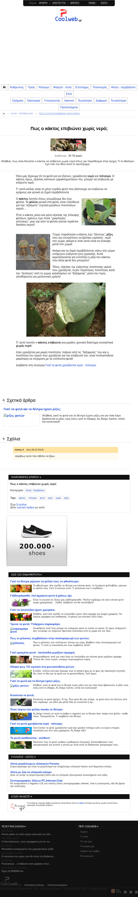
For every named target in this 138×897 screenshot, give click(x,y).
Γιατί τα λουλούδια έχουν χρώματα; (32, 609)
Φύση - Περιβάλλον (35, 490)
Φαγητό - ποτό (62, 87)
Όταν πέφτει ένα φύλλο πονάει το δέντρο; (36, 709)
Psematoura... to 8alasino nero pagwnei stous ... (26, 863)
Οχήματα (17, 100)
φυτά (42, 498)
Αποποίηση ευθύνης (34, 885)
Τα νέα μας (86, 841)
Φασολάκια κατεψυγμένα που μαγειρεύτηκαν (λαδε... (28, 849)
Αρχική (84, 831)
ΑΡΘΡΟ (43, 3)
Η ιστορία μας (87, 846)
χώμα (58, 498)
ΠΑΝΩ (92, 3)
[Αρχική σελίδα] (69, 22)
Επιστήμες (82, 87)
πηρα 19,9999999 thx (12, 871)
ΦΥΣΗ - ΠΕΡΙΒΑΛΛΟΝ (22, 113)
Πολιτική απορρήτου (57, 885)
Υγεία (31, 87)
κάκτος (22, 498)
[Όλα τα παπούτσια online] (37, 565)
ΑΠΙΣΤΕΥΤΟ (59, 3)
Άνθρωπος (17, 87)
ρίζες (66, 498)
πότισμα (33, 498)
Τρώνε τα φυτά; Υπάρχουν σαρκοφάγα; (35, 624)
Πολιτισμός (100, 87)
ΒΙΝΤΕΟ (74, 3)
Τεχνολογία (85, 100)
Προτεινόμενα (69, 107)
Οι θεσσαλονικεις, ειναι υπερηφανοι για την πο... (26, 841)
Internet (69, 100)
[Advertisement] (69, 57)
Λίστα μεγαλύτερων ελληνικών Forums (34, 763)
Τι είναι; (84, 836)
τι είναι (80, 803)
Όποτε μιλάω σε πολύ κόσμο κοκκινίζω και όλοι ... (27, 834)
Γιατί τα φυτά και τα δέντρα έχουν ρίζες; (32, 409)
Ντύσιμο (44, 87)
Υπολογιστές (52, 100)
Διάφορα (101, 100)
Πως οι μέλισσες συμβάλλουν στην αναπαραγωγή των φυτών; (49, 638)
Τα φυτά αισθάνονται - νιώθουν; (30, 738)
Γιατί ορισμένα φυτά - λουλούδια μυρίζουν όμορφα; (42, 652)
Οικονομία (33, 100)
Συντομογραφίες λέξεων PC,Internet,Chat (36, 780)
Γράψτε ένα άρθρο (90, 851)
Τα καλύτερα (118, 100)
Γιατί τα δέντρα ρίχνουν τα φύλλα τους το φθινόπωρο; (44, 581)
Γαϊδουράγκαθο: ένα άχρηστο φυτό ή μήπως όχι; (41, 595)
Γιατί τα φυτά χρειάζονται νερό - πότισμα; (70, 365)
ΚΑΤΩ (104, 3)
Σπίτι (69, 93)
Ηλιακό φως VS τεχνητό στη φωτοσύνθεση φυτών (42, 666)
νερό (50, 498)
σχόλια (21, 504)
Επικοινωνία (86, 856)
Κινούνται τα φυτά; (22, 695)
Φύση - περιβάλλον (123, 87)
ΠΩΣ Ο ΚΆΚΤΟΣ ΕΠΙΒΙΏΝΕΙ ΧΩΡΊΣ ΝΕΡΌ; (59, 113)
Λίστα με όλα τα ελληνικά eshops (31, 772)
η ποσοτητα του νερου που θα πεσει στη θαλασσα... (28, 856)
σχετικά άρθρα (25, 507)
